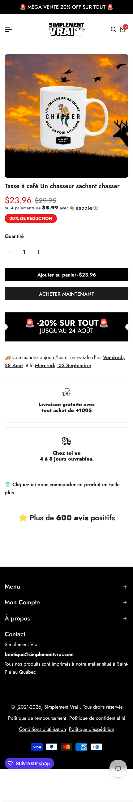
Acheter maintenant (66, 294)
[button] (51, 208)
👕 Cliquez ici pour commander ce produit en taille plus (62, 488)
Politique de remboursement (37, 718)
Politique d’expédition (91, 729)
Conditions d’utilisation (42, 729)
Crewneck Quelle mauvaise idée (74, 773)
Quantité (14, 236)
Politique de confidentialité (97, 718)
